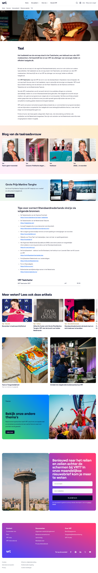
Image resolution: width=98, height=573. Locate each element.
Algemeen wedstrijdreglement (45, 531)
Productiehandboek (42, 544)
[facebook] (71, 552)
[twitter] (85, 552)
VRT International (11, 541)
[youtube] (90, 552)
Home (26, 3)
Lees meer (10, 196)
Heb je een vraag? (91, 3)
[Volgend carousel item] (93, 315)
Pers (7, 534)
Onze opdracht (15, 8)
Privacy (4, 567)
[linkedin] (80, 552)
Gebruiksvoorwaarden (8, 565)
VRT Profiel (68, 537)
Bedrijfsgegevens (70, 531)
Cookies (4, 562)
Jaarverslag (39, 537)
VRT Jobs (9, 537)
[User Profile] (80, 2)
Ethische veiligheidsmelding (28, 562)
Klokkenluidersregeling (27, 565)
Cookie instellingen (26, 567)
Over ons (8, 8)
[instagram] (75, 552)
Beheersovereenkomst (43, 534)
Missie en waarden (25, 8)
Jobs (83, 3)
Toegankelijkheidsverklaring (73, 534)
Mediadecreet (40, 541)
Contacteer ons (11, 531)
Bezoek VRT (54, 3)
